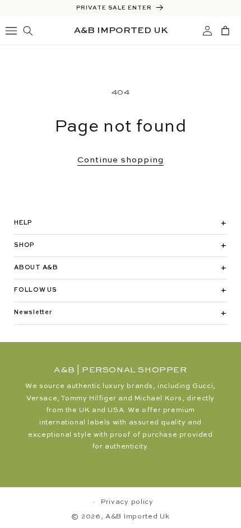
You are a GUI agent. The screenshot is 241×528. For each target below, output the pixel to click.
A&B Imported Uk (137, 516)
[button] (29, 30)
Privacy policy (127, 502)
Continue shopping (120, 160)
